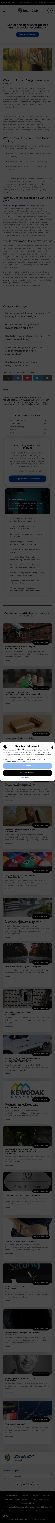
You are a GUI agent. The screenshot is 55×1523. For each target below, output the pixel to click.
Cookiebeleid (26, 777)
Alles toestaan (27, 766)
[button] (51, 747)
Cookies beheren (27, 773)
